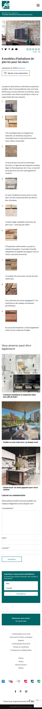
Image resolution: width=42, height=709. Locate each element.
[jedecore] (32, 681)
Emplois (21, 640)
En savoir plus (21, 619)
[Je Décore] (5, 5)
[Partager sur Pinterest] (9, 49)
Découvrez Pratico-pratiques (21, 637)
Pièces (21, 658)
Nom (4, 538)
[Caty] (19, 681)
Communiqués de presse (21, 644)
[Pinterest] (20, 691)
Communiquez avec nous (21, 634)
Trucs (9, 13)
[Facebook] (15, 691)
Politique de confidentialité (21, 650)
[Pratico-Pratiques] (3, 681)
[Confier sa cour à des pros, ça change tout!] (21, 420)
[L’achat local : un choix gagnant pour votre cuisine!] (21, 466)
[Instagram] (26, 691)
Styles (21, 661)
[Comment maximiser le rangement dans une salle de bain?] (21, 373)
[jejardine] (38, 681)
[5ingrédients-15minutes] (11, 681)
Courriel (5, 548)
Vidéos (21, 668)
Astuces (15, 13)
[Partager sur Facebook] (2, 49)
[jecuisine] (25, 681)
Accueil (4, 13)
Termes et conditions (21, 647)
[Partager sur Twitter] (5, 49)
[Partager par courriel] (16, 49)
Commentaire (8, 508)
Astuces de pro (21, 665)
